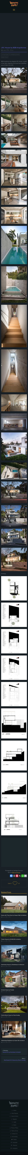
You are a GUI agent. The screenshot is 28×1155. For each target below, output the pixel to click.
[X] (19, 875)
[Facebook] (11, 875)
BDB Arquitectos (16, 872)
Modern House (5, 57)
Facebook (15, 1142)
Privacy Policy (14, 1127)
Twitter (15, 1139)
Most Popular (15, 1113)
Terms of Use (14, 1130)
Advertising (14, 1136)
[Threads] (14, 875)
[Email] (25, 875)
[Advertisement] (14, 30)
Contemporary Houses (14, 54)
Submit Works (14, 1116)
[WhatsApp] (22, 875)
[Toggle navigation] (14, 10)
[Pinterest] (17, 875)
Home (14, 1110)
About (14, 1125)
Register (15, 1119)
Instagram (14, 1148)
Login (14, 1122)
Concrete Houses (5, 54)
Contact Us (14, 1133)
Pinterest (15, 1145)
